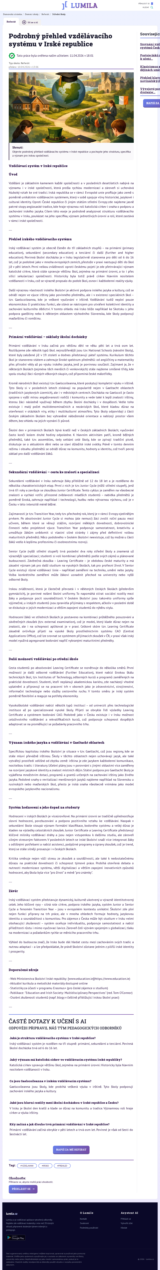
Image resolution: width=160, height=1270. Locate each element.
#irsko (45, 1165)
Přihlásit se (144, 3)
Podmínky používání (89, 1227)
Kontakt (83, 1218)
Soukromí (84, 1223)
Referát (25, 63)
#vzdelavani (26, 1165)
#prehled (62, 1165)
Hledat (146, 7)
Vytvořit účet (126, 1223)
